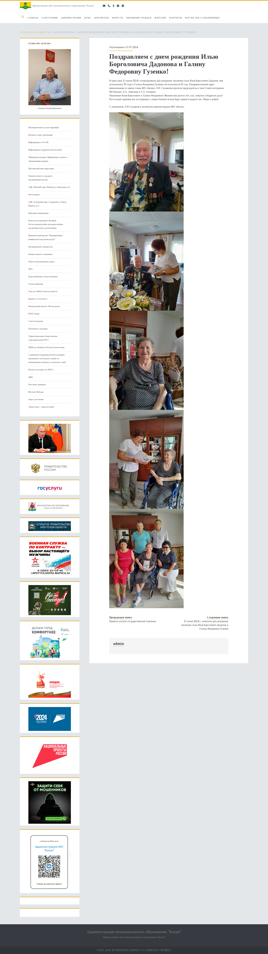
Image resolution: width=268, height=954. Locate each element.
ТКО (30, 269)
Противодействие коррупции (41, 168)
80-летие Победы (35, 392)
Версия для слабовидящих (202, 18)
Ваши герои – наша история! (41, 407)
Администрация (71, 18)
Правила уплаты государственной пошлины (132, 621)
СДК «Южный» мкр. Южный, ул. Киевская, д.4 (48, 187)
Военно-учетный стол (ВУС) (41, 369)
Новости (117, 18)
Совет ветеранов (35, 321)
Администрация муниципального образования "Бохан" (134, 931)
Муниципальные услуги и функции (43, 127)
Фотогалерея (34, 194)
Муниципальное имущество (40, 247)
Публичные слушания (37, 329)
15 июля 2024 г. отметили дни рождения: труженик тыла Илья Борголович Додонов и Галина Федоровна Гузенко (204, 625)
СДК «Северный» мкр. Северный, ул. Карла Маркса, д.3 (47, 204)
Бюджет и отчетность (37, 299)
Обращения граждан (139, 18)
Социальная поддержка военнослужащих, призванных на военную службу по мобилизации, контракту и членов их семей (47, 358)
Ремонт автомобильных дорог (41, 261)
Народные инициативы (38, 213)
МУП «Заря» (34, 314)
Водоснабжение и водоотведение (43, 276)
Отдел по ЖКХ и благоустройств (42, 291)
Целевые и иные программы (40, 135)
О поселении (49, 18)
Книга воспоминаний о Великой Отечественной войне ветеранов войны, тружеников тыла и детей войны (45, 224)
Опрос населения (35, 399)
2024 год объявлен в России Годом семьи (46, 347)
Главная (32, 18)
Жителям (160, 18)
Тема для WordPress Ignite (117, 950)
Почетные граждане (37, 384)
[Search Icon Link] (23, 18)
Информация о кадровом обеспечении (45, 150)
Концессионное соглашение (40, 254)
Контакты (175, 18)
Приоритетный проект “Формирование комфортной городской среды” (45, 237)
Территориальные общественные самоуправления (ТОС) (43, 338)
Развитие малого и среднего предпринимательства (40, 178)
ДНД (30, 377)
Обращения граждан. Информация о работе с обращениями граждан (48, 159)
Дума (87, 18)
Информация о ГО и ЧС (38, 142)
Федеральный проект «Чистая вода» (44, 306)
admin (118, 644)
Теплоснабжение (35, 284)
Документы (101, 18)
